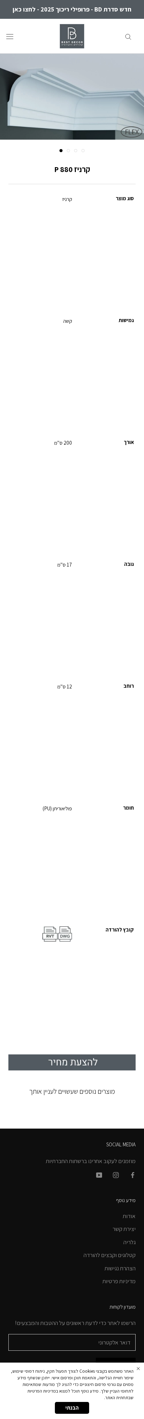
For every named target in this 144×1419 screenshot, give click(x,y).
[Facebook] (133, 1174)
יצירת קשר (124, 1229)
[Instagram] (116, 1174)
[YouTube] (99, 1174)
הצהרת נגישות (120, 1268)
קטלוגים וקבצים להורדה (110, 1255)
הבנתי (72, 1407)
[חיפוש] (128, 36)
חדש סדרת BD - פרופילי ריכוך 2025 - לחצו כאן (72, 9)
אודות (129, 1216)
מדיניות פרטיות (119, 1281)
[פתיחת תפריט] (9, 36)
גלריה (129, 1242)
